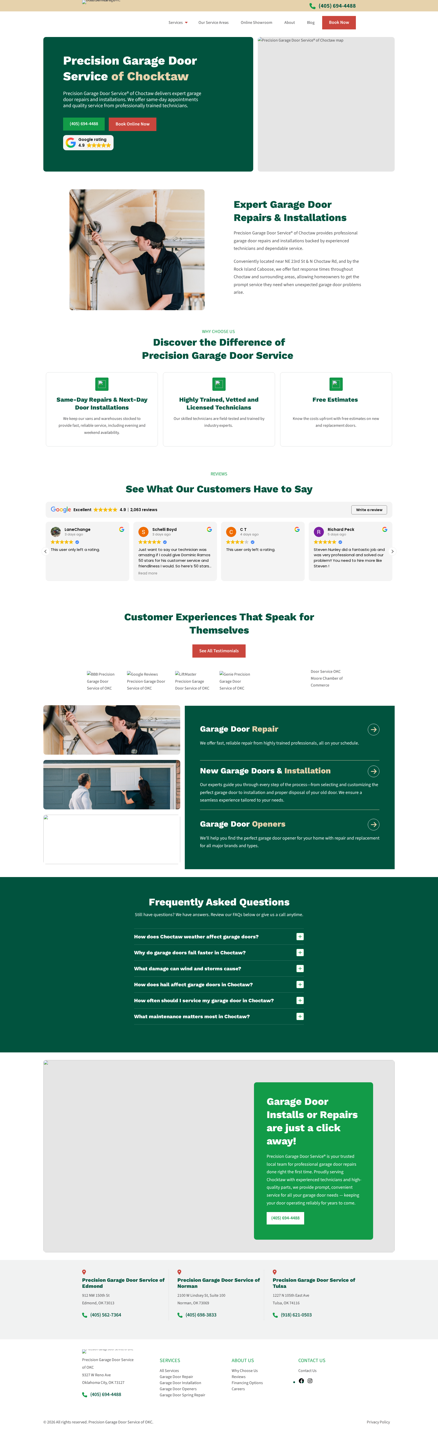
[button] (88, 142)
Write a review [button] (369, 509)
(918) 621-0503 (296, 1314)
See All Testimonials (219, 651)
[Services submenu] (185, 23)
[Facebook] (301, 1381)
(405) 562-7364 (105, 1314)
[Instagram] (310, 1381)
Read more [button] (147, 573)
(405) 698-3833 (201, 1314)
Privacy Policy (378, 1422)
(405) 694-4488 (84, 124)
